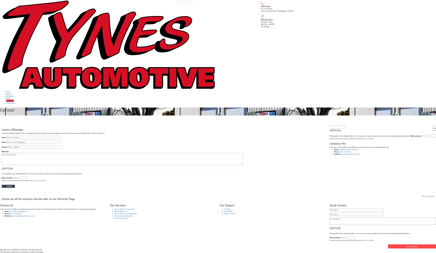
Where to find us (230, 213)
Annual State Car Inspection (124, 209)
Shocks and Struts (121, 218)
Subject (5, 147)
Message (5, 151)
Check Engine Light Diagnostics (125, 213)
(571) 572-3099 (345, 152)
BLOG (8, 98)
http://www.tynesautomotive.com (22, 216)
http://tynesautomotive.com (350, 154)
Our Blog (227, 209)
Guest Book (10, 103)
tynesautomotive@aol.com (18, 211)
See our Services (428, 196)
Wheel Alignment (120, 211)
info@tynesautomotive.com (348, 149)
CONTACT (10, 101)
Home (8, 92)
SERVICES (10, 96)
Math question (8, 178)
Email (4, 142)
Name (4, 137)
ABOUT (9, 94)
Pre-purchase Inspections (123, 216)
